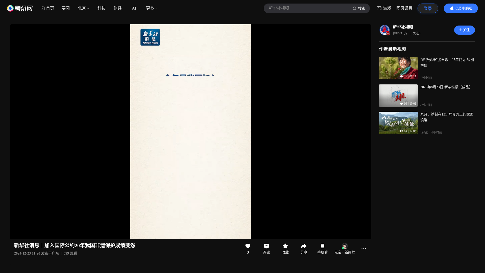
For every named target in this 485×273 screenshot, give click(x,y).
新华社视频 (403, 27)
